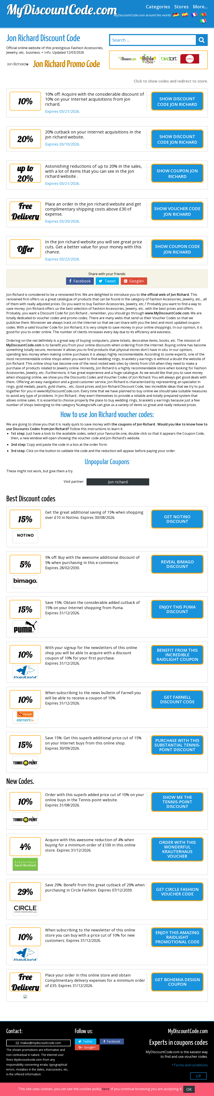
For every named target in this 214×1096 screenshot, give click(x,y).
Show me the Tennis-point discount (177, 801)
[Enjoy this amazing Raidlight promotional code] (25, 954)
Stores (181, 6)
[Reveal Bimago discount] (25, 581)
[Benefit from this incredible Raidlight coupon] (25, 671)
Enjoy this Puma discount (177, 609)
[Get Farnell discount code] (25, 717)
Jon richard (118, 481)
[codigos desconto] (203, 14)
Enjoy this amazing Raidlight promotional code (177, 937)
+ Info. (46, 52)
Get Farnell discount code (177, 699)
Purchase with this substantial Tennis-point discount (177, 745)
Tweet (109, 280)
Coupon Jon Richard (183, 173)
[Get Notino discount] (25, 536)
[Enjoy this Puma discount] (25, 626)
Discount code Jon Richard (177, 101)
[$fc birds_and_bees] (148, 58)
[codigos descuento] (185, 14)
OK (189, 1089)
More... (200, 6)
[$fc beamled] (127, 58)
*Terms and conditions (190, 1065)
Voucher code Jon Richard (182, 211)
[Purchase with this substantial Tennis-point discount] (25, 762)
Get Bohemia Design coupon (177, 982)
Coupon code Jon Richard (182, 249)
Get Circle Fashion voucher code (177, 891)
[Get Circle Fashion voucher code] (25, 909)
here (105, 1089)
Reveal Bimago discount (177, 564)
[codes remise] (194, 14)
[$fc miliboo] (189, 58)
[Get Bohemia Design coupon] (25, 996)
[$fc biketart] (168, 58)
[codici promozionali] (203, 21)
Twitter (87, 1041)
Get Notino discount (177, 519)
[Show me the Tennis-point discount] (25, 819)
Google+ (135, 280)
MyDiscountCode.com (55, 9)
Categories (158, 6)
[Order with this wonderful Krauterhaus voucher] (25, 864)
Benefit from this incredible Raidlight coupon (177, 654)
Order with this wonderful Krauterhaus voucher (177, 849)
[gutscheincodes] (176, 14)
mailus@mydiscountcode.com (40, 1043)
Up (198, 1075)
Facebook (81, 280)
